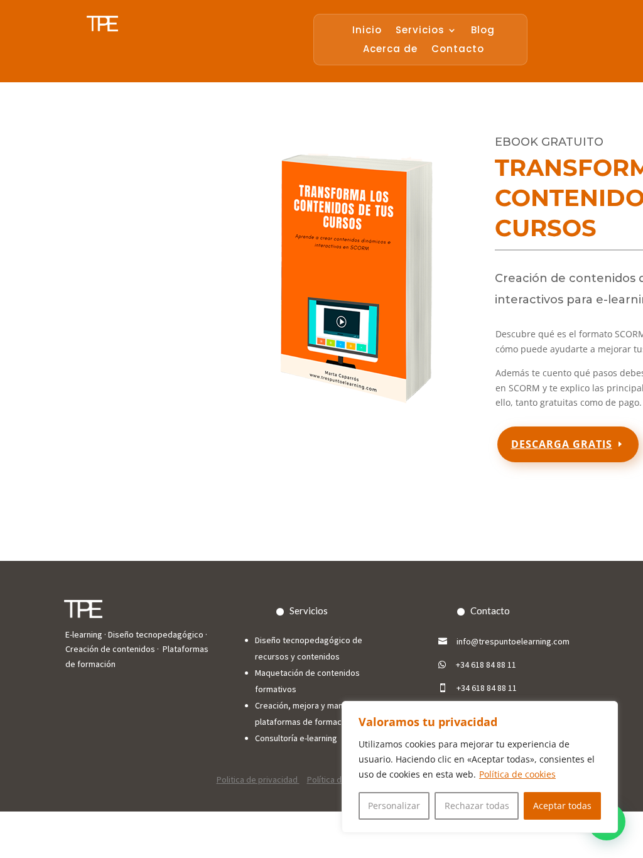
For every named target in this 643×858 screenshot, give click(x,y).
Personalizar (394, 806)
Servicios (420, 31)
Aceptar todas (562, 806)
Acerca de (390, 50)
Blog (483, 31)
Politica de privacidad (258, 779)
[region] (480, 767)
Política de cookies (517, 774)
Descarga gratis (561, 444)
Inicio (367, 31)
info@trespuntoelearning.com (513, 641)
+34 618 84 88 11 (486, 664)
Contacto (457, 50)
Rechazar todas (477, 806)
